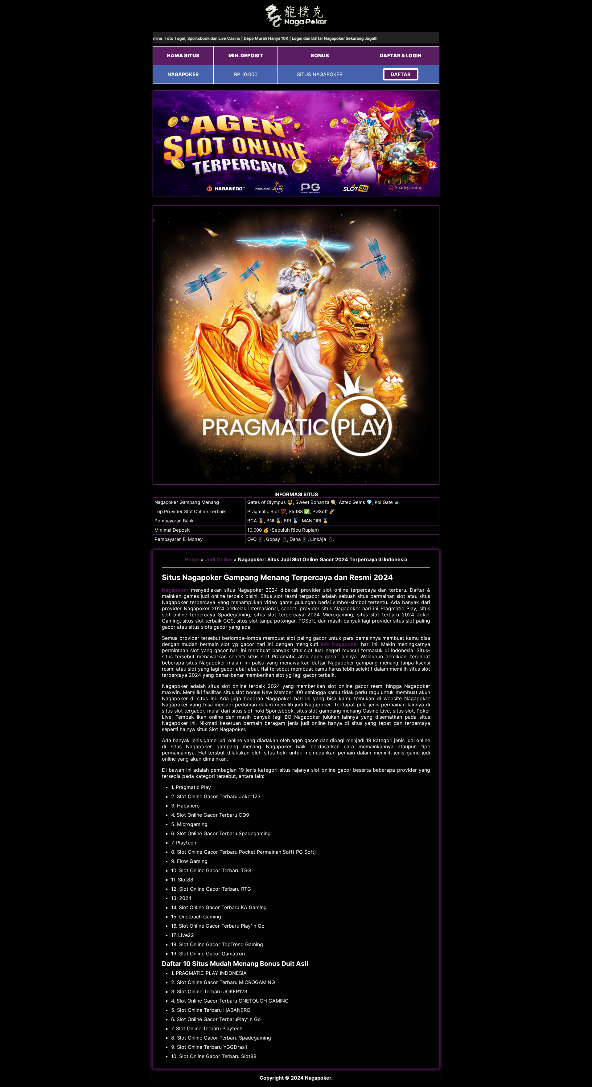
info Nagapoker (340, 644)
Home (192, 559)
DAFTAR (401, 74)
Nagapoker (175, 590)
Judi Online (218, 559)
